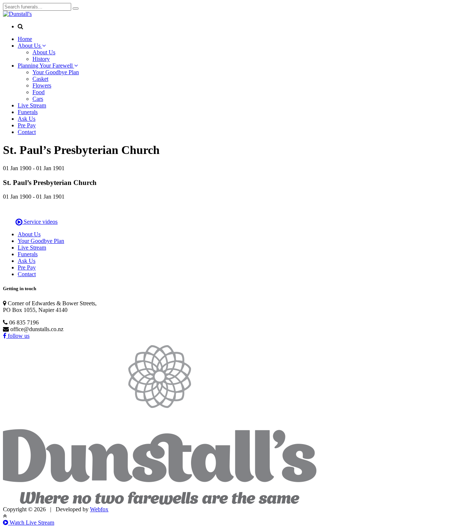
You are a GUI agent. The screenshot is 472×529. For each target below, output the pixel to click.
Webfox (99, 509)
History (41, 59)
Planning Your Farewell (46, 65)
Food (38, 92)
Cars (37, 99)
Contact (27, 132)
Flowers (41, 85)
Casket (40, 79)
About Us (30, 45)
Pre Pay (27, 125)
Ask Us (26, 119)
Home (25, 39)
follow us (18, 336)
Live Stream (32, 105)
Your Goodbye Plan (55, 72)
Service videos (40, 222)
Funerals (28, 112)
